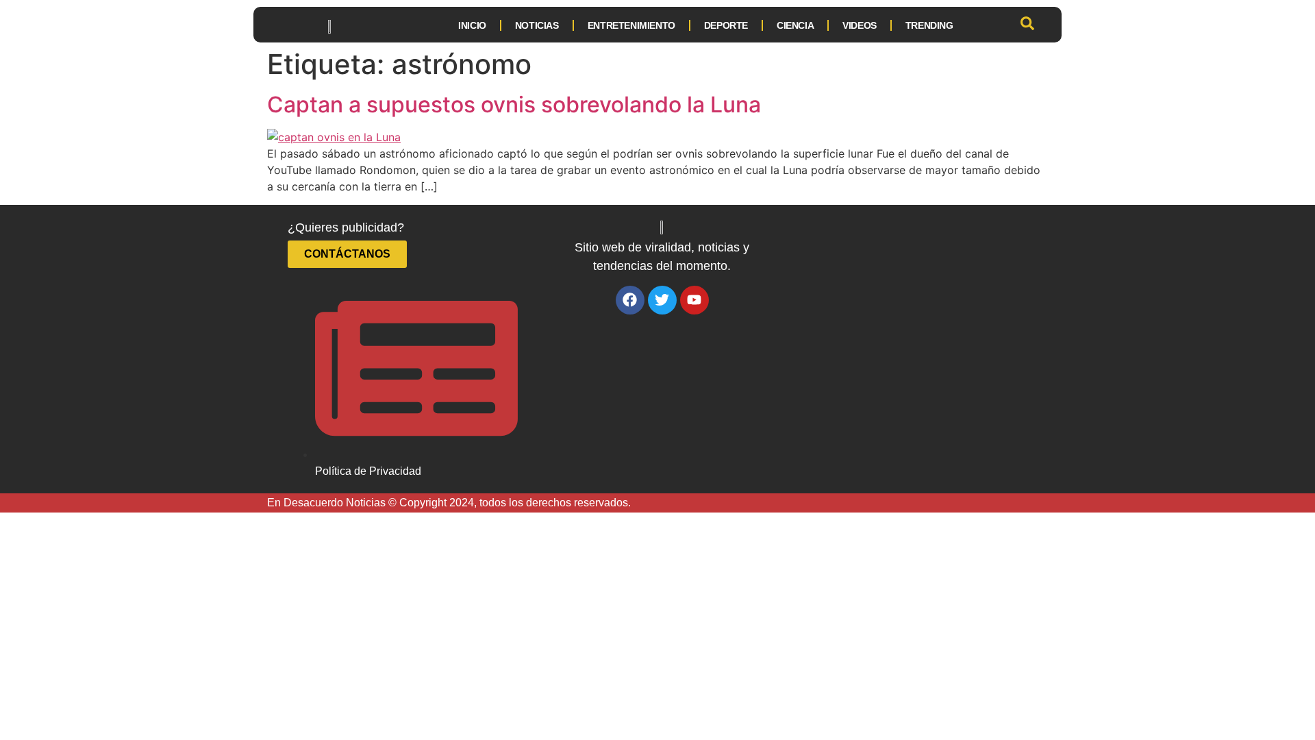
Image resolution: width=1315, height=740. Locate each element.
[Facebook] (630, 300)
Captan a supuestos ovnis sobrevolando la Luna (514, 104)
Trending (929, 25)
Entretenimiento (631, 25)
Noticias (537, 25)
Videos (859, 25)
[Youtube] (694, 300)
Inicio (469, 25)
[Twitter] (662, 300)
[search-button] (1027, 25)
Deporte (726, 25)
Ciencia (795, 25)
